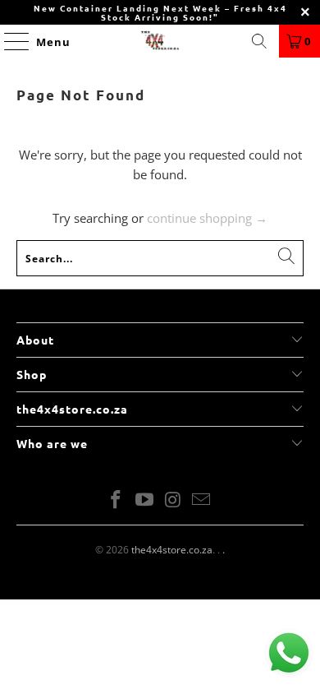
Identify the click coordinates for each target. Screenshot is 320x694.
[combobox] (160, 258)
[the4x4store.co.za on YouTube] (145, 500)
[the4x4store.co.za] (160, 41)
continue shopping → (207, 218)
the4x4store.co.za (172, 550)
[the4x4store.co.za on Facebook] (116, 500)
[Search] (259, 41)
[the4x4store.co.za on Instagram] (174, 500)
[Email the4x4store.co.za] (202, 500)
